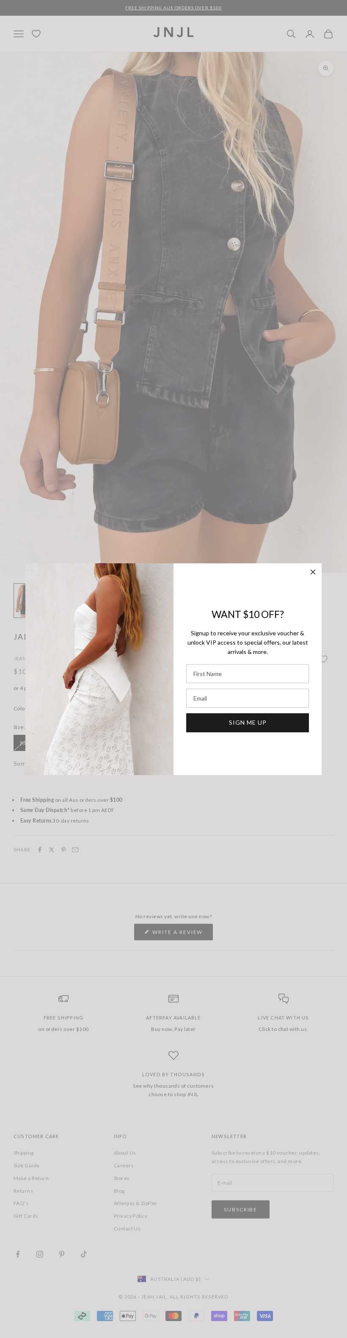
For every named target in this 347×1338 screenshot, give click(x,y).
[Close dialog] (313, 572)
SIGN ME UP (248, 722)
